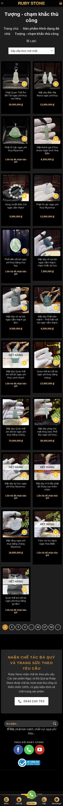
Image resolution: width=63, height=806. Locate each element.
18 (51, 627)
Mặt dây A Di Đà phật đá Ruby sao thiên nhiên (47, 486)
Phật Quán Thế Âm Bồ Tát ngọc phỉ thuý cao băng (16, 95)
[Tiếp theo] (58, 627)
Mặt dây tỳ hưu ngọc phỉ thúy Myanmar (16, 485)
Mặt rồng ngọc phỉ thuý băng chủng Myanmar (15, 543)
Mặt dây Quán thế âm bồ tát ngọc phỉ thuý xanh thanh (16, 374)
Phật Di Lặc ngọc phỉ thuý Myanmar (16, 149)
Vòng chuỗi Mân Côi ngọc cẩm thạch (16, 206)
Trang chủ (11, 28)
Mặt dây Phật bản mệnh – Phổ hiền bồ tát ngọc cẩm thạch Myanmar (47, 319)
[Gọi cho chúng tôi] (29, 749)
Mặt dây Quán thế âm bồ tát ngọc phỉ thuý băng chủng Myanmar (16, 431)
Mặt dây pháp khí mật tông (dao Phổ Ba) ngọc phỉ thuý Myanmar (47, 431)
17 (44, 627)
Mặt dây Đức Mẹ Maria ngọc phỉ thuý (47, 94)
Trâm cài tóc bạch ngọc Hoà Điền (47, 542)
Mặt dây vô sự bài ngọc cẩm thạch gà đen (16, 319)
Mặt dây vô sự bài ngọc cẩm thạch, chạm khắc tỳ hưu (47, 262)
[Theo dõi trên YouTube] (40, 749)
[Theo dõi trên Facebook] (18, 749)
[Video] (24, 84)
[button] (2, 3)
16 (38, 627)
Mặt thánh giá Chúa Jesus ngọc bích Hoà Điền (47, 150)
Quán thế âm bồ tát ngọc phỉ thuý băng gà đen (15, 600)
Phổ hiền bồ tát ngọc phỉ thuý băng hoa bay (16, 262)
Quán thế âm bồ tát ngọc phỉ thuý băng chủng (47, 374)
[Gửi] (54, 723)
